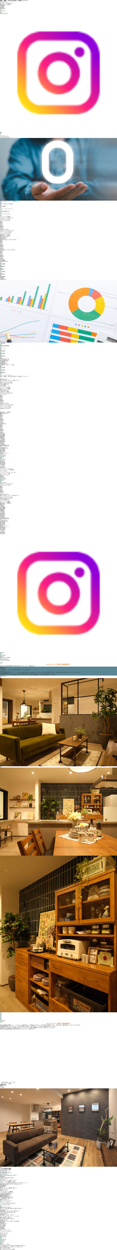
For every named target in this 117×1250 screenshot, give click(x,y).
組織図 (2, 437)
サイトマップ (4, 1232)
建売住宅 (2, 504)
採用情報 (2, 8)
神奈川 (2, 248)
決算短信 (2, 444)
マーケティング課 (5, 473)
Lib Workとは (3, 2)
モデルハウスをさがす (6, 3)
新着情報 (2, 441)
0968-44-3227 (3, 1220)
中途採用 (2, 464)
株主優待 (2, 450)
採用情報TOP (4, 363)
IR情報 (2, 7)
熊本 (1, 221)
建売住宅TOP (4, 237)
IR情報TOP (3, 279)
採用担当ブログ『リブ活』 (7, 365)
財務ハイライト (4, 453)
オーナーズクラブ (5, 386)
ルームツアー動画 (5, 388)
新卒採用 (2, 463)
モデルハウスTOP (5, 219)
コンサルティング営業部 (7, 469)
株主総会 (2, 452)
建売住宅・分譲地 (5, 4)
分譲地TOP (3, 238)
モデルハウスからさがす (7, 230)
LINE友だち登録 (4, 391)
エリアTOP (3, 394)
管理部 (2, 476)
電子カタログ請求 (5, 389)
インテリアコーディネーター (8, 472)
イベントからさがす (5, 233)
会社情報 (2, 1226)
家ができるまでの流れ (6, 382)
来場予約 (4, 1171)
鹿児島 (2, 226)
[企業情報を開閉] (6, 507)
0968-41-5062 (3, 1213)
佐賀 (1, 225)
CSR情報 (2, 439)
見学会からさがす (5, 234)
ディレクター (4, 471)
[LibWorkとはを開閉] (8, 494)
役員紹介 (2, 440)
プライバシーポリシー (6, 1231)
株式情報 (2, 449)
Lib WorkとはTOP (5, 137)
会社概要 (2, 435)
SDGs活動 (3, 385)
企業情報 (2, 5)
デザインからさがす (5, 232)
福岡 (1, 223)
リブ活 (2, 466)
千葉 (1, 228)
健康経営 (2, 436)
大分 (1, 224)
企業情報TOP (4, 261)
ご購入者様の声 (4, 384)
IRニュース (3, 446)
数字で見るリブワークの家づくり (9, 380)
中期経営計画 (4, 448)
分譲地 (2, 505)
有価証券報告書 (4, 445)
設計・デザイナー (5, 475)
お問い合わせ (4, 390)
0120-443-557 (3, 1209)
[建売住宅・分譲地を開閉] (11, 503)
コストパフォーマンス (6, 381)
